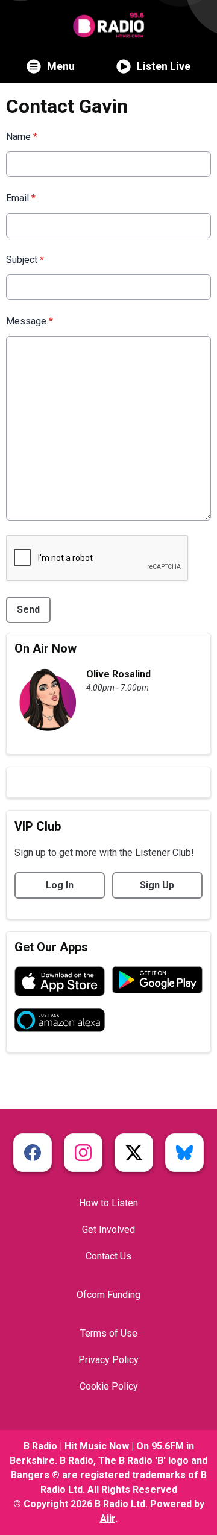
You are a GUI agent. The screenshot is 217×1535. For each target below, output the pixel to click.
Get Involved (108, 1229)
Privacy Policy (108, 1360)
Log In (60, 885)
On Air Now (45, 648)
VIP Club (37, 826)
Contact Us (108, 1256)
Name (21, 136)
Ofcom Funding (108, 1294)
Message (29, 321)
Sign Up (157, 885)
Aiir (107, 1518)
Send (28, 609)
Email (21, 198)
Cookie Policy (109, 1386)
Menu (61, 66)
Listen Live (163, 66)
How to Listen (108, 1203)
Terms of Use (108, 1333)
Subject (25, 259)
